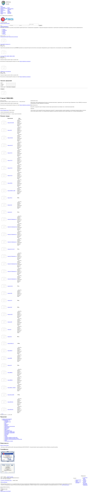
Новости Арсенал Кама (4, 445)
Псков (8, 7)
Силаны (5, 436)
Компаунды (6, 424)
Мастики (6, 425)
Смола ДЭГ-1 (10, 197)
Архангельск (3, 7)
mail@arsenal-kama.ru (4, 26)
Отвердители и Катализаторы (9, 426)
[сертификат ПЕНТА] (7, 473)
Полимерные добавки (8, 430)
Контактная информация (85, 484)
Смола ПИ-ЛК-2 (10, 409)
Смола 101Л (10, 130)
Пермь (1, 6)
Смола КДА (10, 336)
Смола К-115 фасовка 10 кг (12, 226)
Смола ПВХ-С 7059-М (11, 387)
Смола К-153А (10, 286)
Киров (2, 11)
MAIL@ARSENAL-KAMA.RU (25, 61)
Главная (3, 29)
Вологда (2, 9)
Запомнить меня (4, 489)
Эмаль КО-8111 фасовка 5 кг (5, 44)
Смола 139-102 (10, 137)
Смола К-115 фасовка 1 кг (12, 219)
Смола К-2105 (10, 314)
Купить (1, 110)
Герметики (6, 420)
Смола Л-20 (10, 365)
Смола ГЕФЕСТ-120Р (11, 190)
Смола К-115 (10, 212)
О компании (4, 30)
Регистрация (8, 491)
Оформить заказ (6, 110)
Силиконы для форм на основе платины (11, 438)
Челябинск (9, 12)
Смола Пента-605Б (11, 394)
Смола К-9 (9, 329)
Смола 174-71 (10, 152)
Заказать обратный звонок (5, 23)
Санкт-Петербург (10, 8)
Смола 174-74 (10, 175)
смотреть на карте (10, 476)
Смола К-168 (10, 293)
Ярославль (9, 13)
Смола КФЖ (10, 358)
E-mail (2, 85)
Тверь (8, 10)
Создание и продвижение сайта (6, 480)
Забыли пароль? (3, 491)
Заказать (40, 25)
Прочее (5, 435)
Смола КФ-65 (10, 350)
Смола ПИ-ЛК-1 (10, 401)
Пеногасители (6, 427)
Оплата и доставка (84, 481)
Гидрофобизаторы (7, 421)
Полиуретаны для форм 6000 (9, 432)
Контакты (4, 33)
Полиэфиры (6, 433)
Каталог (3, 31)
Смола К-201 (10, 307)
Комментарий (3, 86)
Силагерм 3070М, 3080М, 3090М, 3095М (7, 56)
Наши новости (84, 479)
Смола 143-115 (10, 145)
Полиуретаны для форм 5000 (9, 431)
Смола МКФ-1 (10, 372)
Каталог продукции (85, 483)
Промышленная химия (6, 419)
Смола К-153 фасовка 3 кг (12, 271)
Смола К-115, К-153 (11, 249)
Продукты (6, 434)
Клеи (5, 423)
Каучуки (5, 422)
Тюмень (8, 11)
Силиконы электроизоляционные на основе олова (13, 439)
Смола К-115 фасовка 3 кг (12, 234)
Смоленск (9, 9)
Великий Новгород (4, 8)
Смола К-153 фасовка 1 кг (12, 256)
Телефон (2, 84)
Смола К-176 (10, 300)
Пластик (5, 429)
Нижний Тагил (3, 12)
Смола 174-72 (10, 160)
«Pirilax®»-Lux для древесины (5, 71)
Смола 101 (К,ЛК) (11, 122)
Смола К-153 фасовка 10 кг (12, 263)
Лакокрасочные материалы (78, 482)
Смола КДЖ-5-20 (11, 343)
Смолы (5, 440)
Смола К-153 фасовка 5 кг (12, 278)
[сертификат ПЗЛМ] (7, 461)
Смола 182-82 (10, 183)
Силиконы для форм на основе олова (10, 437)
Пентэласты (6, 428)
